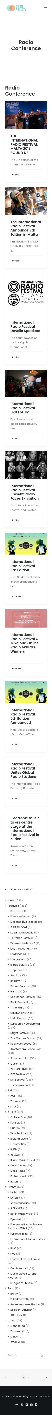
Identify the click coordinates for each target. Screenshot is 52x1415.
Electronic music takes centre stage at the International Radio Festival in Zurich (25, 828)
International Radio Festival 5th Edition (22, 565)
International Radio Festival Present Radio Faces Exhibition (24, 492)
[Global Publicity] (16, 8)
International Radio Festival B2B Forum (22, 408)
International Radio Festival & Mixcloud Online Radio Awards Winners (24, 643)
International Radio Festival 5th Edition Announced (22, 716)
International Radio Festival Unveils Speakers (25, 326)
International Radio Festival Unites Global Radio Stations (23, 770)
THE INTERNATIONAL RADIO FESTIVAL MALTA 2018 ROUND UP (24, 144)
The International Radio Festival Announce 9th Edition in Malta (25, 228)
